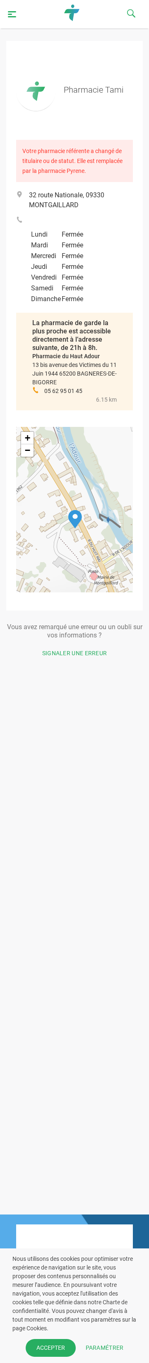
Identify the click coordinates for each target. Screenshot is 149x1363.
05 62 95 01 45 (63, 391)
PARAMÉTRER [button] (105, 1347)
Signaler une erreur (74, 653)
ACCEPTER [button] (50, 1347)
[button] (75, 519)
